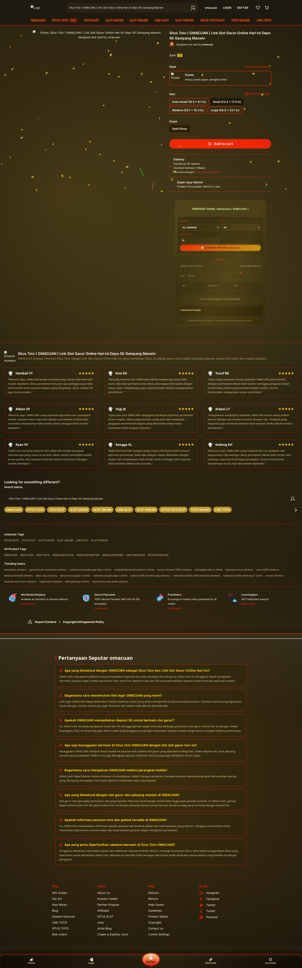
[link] (13, 510)
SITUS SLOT (105, 916)
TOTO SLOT (91, 20)
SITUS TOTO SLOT (212, 20)
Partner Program (108, 904)
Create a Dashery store (112, 934)
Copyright (154, 922)
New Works (59, 904)
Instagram (212, 893)
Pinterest (212, 917)
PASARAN (184, 221)
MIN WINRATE (186, 234)
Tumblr (210, 911)
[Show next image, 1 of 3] (159, 118)
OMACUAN (38, 20)
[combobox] (132, 8)
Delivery (153, 893)
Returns (153, 898)
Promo (31, 963)
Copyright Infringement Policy (83, 622)
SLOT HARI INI (184, 20)
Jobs (100, 922)
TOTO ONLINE (240, 20)
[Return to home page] (46, 7)
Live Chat (270, 963)
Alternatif (210, 963)
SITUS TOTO (64, 20)
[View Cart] (267, 7)
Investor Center (107, 898)
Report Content (45, 622)
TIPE (223, 221)
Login (91, 963)
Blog (55, 910)
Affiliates (103, 910)
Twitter (210, 905)
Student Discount (63, 916)
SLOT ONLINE (139, 20)
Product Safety (158, 916)
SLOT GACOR (114, 20)
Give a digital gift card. (208, 172)
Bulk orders (59, 934)
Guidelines (155, 910)
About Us (103, 893)
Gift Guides (59, 893)
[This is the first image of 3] (38, 118)
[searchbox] (151, 499)
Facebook (212, 899)
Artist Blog (104, 928)
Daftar (150, 961)
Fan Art (57, 898)
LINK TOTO (264, 20)
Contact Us (155, 928)
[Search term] (192, 7)
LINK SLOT (162, 20)
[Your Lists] (258, 7)
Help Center (156, 904)
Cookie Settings (158, 934)
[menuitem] (38, 20)
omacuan (10, 534)
